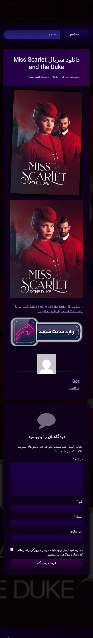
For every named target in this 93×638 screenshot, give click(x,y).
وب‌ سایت (76, 532)
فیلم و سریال (33, 77)
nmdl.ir (73, 389)
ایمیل (78, 517)
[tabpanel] (46, 307)
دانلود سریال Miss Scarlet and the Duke (56, 307)
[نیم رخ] (46, 364)
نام (80, 502)
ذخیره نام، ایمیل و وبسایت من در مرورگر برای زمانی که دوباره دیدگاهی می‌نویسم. (50, 552)
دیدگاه (78, 459)
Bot (41, 77)
